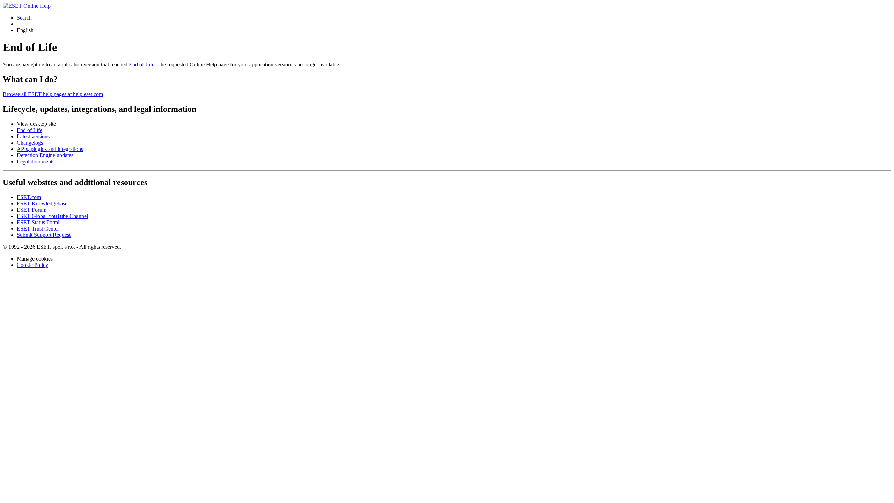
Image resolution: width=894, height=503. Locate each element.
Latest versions (33, 136)
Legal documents (35, 162)
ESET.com (29, 197)
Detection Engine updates (45, 155)
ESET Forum (31, 210)
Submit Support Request (44, 235)
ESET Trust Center (38, 229)
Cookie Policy (32, 265)
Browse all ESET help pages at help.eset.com (53, 94)
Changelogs (30, 143)
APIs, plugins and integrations (50, 149)
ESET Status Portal (38, 222)
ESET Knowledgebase (42, 203)
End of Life (141, 64)
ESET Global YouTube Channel (52, 216)
